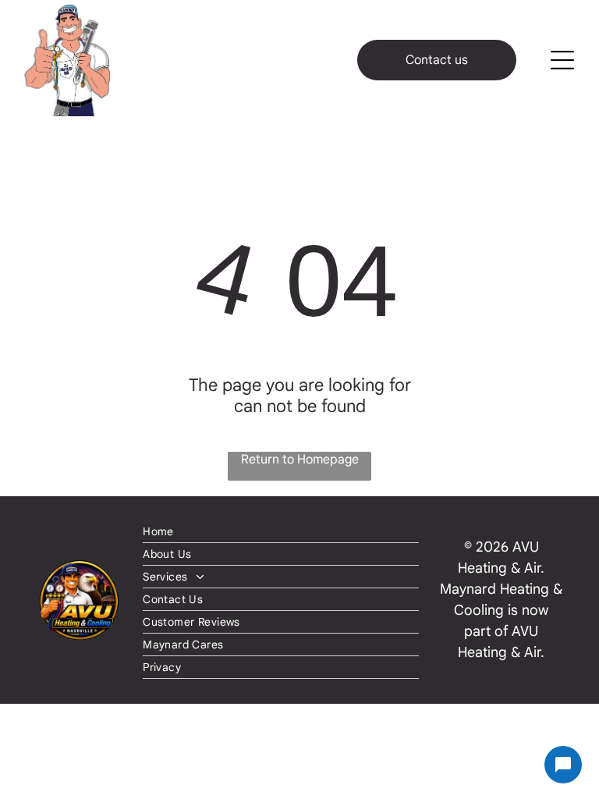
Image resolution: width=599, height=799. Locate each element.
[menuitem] (281, 531)
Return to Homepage (300, 459)
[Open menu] (562, 60)
